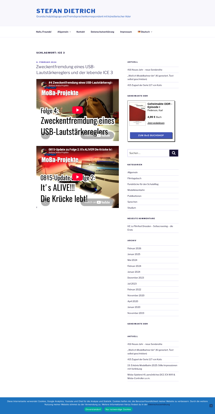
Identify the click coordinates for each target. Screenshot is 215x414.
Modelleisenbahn (136, 190)
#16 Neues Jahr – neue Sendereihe (144, 69)
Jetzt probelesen (155, 123)
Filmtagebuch (134, 178)
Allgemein (62, 31)
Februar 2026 (134, 248)
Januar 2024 (133, 271)
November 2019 (135, 313)
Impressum (126, 31)
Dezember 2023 (135, 277)
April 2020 (132, 301)
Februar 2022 (134, 289)
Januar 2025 (133, 254)
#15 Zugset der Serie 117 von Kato (144, 85)
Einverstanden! (93, 409)
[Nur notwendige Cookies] (211, 405)
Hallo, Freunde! (43, 31)
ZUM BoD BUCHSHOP (151, 135)
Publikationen (134, 196)
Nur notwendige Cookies (118, 409)
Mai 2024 (132, 260)
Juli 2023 (132, 283)
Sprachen (132, 201)
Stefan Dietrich (66, 11)
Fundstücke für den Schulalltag (142, 184)
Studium (131, 207)
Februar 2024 (134, 266)
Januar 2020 (133, 307)
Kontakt (80, 31)
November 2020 (135, 295)
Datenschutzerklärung (102, 31)
